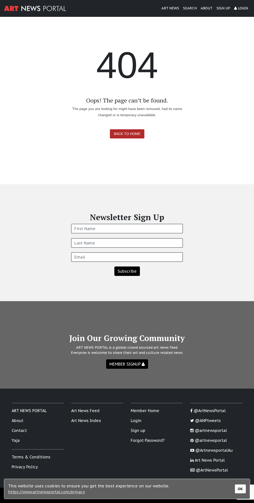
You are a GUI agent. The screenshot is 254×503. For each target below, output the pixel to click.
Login (136, 420)
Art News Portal (209, 460)
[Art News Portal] (35, 8)
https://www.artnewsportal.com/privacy (46, 491)
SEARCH (190, 8)
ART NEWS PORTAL (29, 410)
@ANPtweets (207, 420)
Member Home (145, 410)
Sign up (138, 430)
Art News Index (86, 420)
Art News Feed (85, 410)
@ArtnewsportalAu (213, 450)
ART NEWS (170, 8)
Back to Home (127, 134)
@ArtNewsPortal (209, 410)
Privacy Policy (25, 466)
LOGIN (242, 8)
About (17, 420)
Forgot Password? (148, 440)
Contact (19, 430)
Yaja (16, 440)
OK (240, 488)
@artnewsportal (210, 430)
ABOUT (207, 8)
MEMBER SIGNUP (125, 364)
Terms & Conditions (31, 456)
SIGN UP (223, 8)
